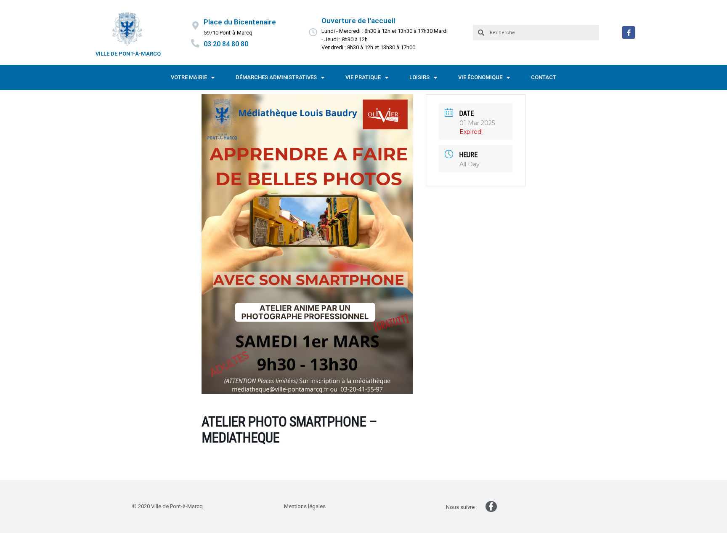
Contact (543, 77)
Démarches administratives (276, 77)
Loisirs (419, 77)
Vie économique (480, 77)
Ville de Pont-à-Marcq (128, 54)
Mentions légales (305, 506)
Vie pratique (363, 77)
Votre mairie (189, 77)
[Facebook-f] (628, 32)
